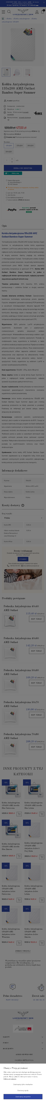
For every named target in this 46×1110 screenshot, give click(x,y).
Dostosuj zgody (23, 1090)
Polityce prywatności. (10, 1079)
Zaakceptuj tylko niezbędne (23, 1084)
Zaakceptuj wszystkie (23, 1097)
